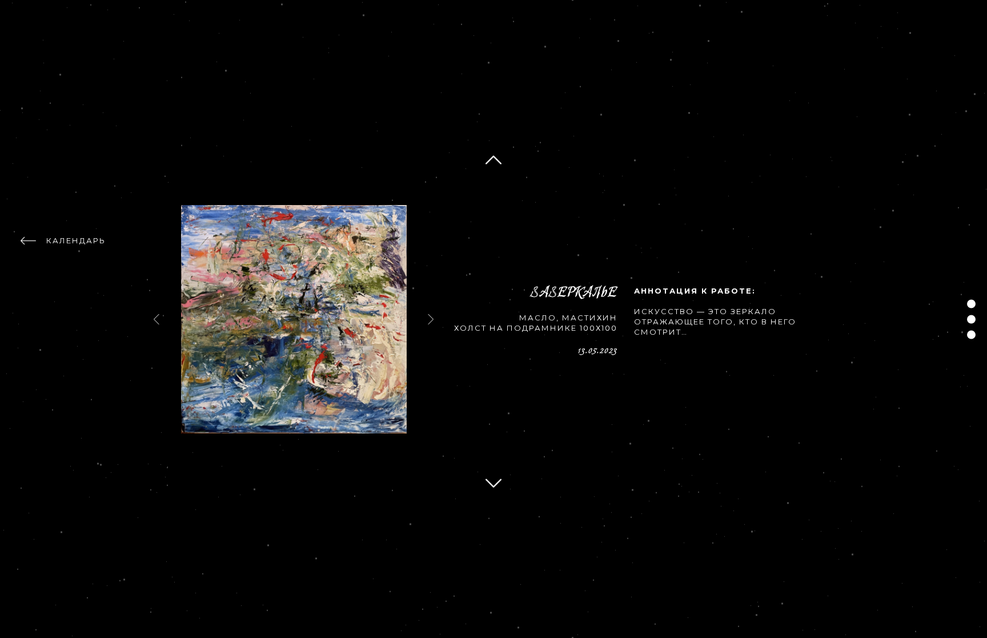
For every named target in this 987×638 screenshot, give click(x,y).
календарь (76, 240)
